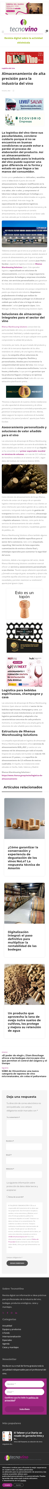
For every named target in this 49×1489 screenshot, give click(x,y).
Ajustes (18, 1485)
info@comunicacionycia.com (17, 1237)
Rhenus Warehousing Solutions (14, 327)
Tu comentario (13, 1117)
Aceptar (7, 1485)
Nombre (10, 1141)
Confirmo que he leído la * (21, 1399)
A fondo (6, 1332)
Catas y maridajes (10, 1347)
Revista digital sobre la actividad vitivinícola (23, 40)
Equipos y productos (11, 1329)
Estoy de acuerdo (16, 1197)
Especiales (7, 1340)
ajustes (23, 1481)
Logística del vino (8, 68)
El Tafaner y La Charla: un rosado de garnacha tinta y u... (29, 1435)
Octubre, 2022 (6, 91)
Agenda (5, 1343)
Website (10, 1169)
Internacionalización (11, 1336)
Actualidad (7, 1325)
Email (9, 1155)
